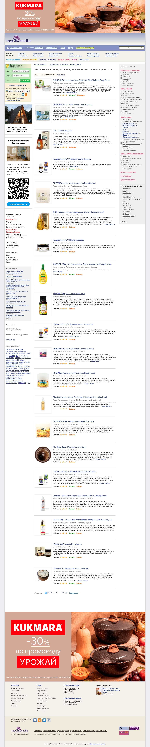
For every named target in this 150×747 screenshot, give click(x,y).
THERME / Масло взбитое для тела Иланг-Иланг (74, 373)
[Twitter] (44, 720)
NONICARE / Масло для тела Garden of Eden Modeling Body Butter (81, 80)
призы (17, 370)
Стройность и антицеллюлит (132, 139)
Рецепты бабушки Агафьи (131, 199)
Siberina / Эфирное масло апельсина (69, 294)
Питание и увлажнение (130, 158)
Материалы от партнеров (16, 235)
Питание (125, 95)
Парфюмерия (23, 56)
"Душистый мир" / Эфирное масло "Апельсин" (73, 324)
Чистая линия (127, 209)
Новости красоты (93, 53)
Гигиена (125, 111)
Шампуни (126, 156)
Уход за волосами (55, 53)
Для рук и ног (127, 83)
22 (63, 593)
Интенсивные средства (130, 133)
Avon (124, 191)
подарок (15, 368)
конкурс (13, 355)
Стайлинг (126, 160)
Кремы (125, 131)
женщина (8, 353)
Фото (63, 48)
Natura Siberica (127, 197)
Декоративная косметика (130, 70)
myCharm (15, 685)
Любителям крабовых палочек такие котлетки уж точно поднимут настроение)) (17, 286)
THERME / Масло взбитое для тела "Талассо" (73, 104)
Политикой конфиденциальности (15, 99)
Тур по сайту (11, 242)
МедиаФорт (24, 734)
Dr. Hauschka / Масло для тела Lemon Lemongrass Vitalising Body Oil (82, 520)
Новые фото (11, 229)
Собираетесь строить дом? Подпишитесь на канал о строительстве (17, 129)
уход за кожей (10, 381)
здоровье (15, 353)
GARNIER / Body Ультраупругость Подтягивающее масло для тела (82, 264)
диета (15, 351)
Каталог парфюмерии (15, 227)
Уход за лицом (126, 89)
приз (13, 370)
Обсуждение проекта (14, 237)
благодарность (10, 349)
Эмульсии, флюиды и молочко (130, 126)
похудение (27, 368)
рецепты (13, 373)
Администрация (12, 245)
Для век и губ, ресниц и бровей (129, 102)
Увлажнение (127, 93)
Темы (39, 685)
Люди (70, 48)
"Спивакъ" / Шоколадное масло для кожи (70, 568)
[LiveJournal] (49, 720)
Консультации (10, 257)
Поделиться (10, 339)
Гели (124, 129)
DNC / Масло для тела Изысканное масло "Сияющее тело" (78, 212)
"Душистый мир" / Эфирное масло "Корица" (72, 159)
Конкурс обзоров (13, 232)
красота (18, 358)
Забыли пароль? (10, 80)
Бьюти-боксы (126, 176)
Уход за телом (53, 64)
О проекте (38, 731)
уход (19, 377)
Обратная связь (49, 731)
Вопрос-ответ (84, 59)
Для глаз (125, 79)
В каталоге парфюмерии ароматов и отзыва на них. (72, 702)
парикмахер (11, 366)
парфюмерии (51, 48)
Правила (10, 247)
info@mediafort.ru (81, 734)
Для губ (125, 81)
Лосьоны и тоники (128, 123)
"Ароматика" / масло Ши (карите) (67, 544)
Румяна (125, 77)
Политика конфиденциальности (95, 731)
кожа (7, 355)
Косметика (21, 53)
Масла (79, 64)
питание (20, 366)
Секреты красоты (93, 56)
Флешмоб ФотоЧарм (11, 383)
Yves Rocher (127, 193)
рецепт (8, 373)
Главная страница (13, 214)
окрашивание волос (14, 364)
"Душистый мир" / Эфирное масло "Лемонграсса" (74, 471)
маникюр (15, 360)
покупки (20, 368)
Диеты (8, 255)
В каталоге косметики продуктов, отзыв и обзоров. (71, 690)
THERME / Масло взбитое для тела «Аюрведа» (73, 349)
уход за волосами (14, 379)
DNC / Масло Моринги (62, 131)
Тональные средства (129, 72)
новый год (22, 362)
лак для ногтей (26, 358)
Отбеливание (127, 109)
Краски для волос (129, 166)
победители (26, 366)
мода (16, 362)
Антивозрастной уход (130, 105)
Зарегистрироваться (17, 85)
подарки (9, 368)
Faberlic (125, 195)
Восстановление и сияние (131, 99)
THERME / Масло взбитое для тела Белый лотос (74, 183)
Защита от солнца (129, 107)
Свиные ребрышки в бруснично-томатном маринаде (16, 297)
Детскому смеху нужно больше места (18, 142)
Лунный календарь (12, 260)
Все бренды (124, 222)
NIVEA (125, 203)
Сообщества (11, 219)
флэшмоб (22, 383)
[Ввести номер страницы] (66, 593)
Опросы (8, 262)
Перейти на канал (17, 204)
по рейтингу (61, 75)
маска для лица (10, 362)
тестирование (19, 375)
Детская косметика (128, 180)
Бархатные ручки (128, 216)
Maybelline (126, 214)
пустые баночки (24, 370)
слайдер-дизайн (20, 373)
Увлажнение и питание (67, 64)
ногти (28, 362)
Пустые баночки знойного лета (16, 302)
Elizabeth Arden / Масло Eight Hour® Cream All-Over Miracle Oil (80, 397)
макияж (8, 360)
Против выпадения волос (131, 164)
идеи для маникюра (24, 353)
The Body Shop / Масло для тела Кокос (69, 447)
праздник (8, 370)
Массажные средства (130, 137)
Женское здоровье (112, 53)
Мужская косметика (128, 172)
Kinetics (125, 218)
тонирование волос (11, 377)
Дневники (10, 217)
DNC (124, 201)
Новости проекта (64, 59)
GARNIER (126, 205)
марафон (22, 360)
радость (27, 371)
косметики (39, 48)
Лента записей (16, 48)
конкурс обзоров (23, 355)
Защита (125, 162)
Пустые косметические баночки (15, 371)
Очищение (126, 91)
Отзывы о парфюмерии (47, 59)
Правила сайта (76, 731)
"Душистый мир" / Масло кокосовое (68, 240)
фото (28, 383)
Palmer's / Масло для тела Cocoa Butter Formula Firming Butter (79, 496)
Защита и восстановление (131, 144)
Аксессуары (127, 85)
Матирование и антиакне (131, 97)
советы (28, 373)
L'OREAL (125, 207)
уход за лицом (19, 381)
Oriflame (125, 189)
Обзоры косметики (13, 59)
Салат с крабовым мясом (14, 276)
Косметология (38, 56)
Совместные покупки (85, 48)
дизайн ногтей (22, 351)
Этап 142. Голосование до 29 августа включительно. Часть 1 (18, 311)
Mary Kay (126, 212)
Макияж (70, 53)
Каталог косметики (40, 64)
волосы (19, 349)
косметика (10, 358)
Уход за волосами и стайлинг (132, 154)
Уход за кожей (38, 53)
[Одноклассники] (39, 720)
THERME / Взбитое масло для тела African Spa (73, 421)
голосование (9, 351)
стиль (7, 375)
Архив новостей (11, 253)
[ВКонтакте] (35, 720)
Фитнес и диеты (111, 56)
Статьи (74, 59)
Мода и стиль (54, 56)
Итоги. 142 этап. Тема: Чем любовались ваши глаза (14, 272)
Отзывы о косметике (29, 59)
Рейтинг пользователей (19, 696)
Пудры (125, 75)
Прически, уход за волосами (46, 698)
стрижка (12, 375)
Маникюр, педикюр (75, 56)
